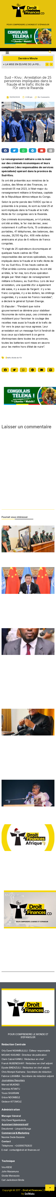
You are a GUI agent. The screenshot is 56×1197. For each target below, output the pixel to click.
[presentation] (47, 64)
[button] (7, 52)
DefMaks (30, 1193)
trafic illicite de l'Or (14, 358)
